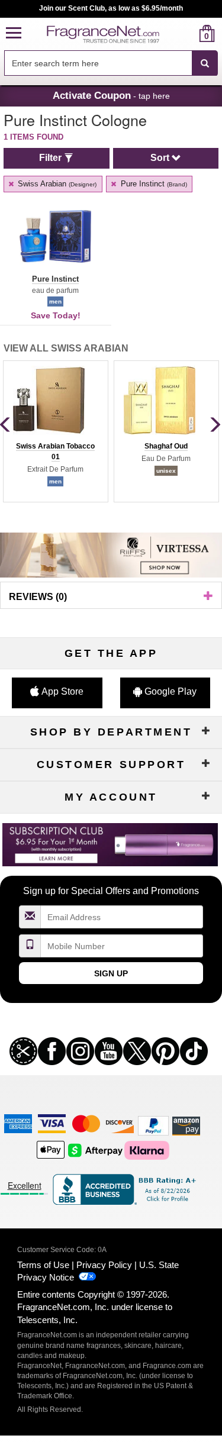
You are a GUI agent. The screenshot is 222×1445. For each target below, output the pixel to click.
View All (66, 348)
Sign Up (111, 973)
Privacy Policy (104, 1265)
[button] (13, 33)
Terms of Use (43, 1265)
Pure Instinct (152, 183)
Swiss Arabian (55, 183)
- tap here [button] (111, 95)
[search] (188, 33)
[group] (55, 431)
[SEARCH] (205, 63)
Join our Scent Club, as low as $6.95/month (111, 8)
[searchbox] (98, 63)
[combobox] (111, 63)
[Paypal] (153, 1125)
